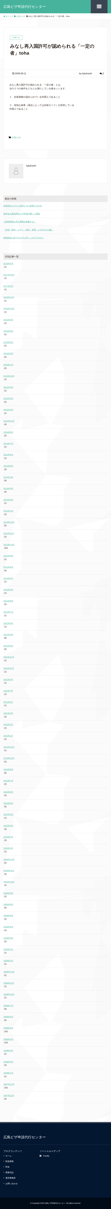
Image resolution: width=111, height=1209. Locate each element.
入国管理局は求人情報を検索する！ (19, 222)
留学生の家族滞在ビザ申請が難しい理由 (21, 214)
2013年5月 (8, 578)
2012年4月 (8, 623)
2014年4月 (8, 477)
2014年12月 (8, 421)
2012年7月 (8, 612)
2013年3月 (8, 590)
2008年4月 (8, 1039)
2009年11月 (8, 870)
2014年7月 (8, 443)
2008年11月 (8, 983)
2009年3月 (8, 938)
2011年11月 (8, 668)
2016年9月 (8, 320)
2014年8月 (8, 432)
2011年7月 (8, 691)
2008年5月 (8, 1028)
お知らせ (16, 137)
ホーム (8, 1156)
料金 (7, 1167)
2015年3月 (8, 398)
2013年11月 (8, 533)
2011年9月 (8, 679)
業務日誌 (9, 1172)
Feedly (46, 1156)
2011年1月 (8, 736)
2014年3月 (8, 488)
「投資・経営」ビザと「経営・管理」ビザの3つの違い (28, 230)
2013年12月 (8, 522)
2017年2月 (8, 286)
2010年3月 (8, 826)
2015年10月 (8, 376)
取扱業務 (9, 1161)
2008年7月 (8, 1005)
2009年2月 (8, 949)
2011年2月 (8, 724)
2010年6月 (8, 792)
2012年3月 (8, 634)
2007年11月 (8, 1095)
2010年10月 (8, 758)
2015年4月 (8, 387)
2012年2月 (8, 646)
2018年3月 (8, 263)
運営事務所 (10, 1178)
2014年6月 (8, 455)
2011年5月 (8, 702)
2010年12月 (8, 747)
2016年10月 (8, 308)
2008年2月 (8, 1062)
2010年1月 (8, 848)
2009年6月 (8, 915)
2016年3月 (8, 342)
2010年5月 (8, 803)
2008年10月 (8, 994)
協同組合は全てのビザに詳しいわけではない (23, 238)
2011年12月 (8, 657)
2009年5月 (8, 927)
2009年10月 (8, 882)
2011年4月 (8, 713)
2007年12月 (8, 1084)
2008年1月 (8, 1073)
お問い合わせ (11, 1183)
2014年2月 (8, 500)
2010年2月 (8, 837)
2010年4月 (8, 814)
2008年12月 (8, 972)
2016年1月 (8, 365)
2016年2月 (8, 353)
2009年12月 (8, 859)
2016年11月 (8, 297)
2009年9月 (8, 893)
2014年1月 (8, 511)
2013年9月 (8, 556)
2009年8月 (8, 904)
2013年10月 (8, 545)
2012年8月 (8, 601)
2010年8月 (8, 769)
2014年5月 (8, 466)
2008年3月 (8, 1050)
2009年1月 (8, 961)
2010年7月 (8, 781)
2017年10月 (8, 275)
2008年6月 (8, 1017)
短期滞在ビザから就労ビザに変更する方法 (22, 206)
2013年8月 (8, 567)
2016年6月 (8, 331)
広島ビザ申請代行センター (24, 7)
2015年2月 (8, 410)
